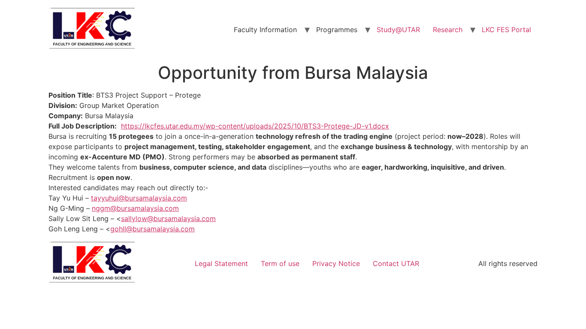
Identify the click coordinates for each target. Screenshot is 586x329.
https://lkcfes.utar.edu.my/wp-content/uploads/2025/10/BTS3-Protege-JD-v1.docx (255, 126)
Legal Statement (221, 263)
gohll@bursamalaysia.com (152, 228)
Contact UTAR (396, 263)
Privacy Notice (336, 263)
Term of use (280, 263)
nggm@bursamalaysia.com (135, 208)
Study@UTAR (398, 29)
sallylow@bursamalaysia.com (168, 218)
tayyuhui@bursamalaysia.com (139, 198)
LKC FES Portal (506, 29)
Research (447, 29)
